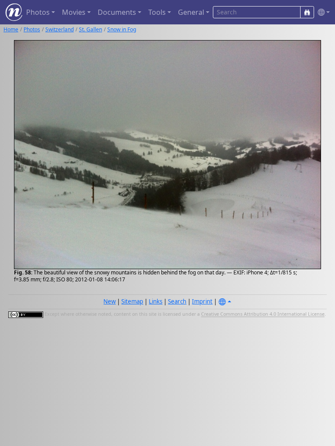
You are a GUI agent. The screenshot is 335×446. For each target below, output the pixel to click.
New (109, 301)
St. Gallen (90, 29)
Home (10, 29)
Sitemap (132, 301)
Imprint (202, 301)
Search (177, 301)
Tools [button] (157, 12)
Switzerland (59, 29)
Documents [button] (117, 12)
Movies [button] (73, 12)
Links (155, 301)
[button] (322, 12)
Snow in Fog (121, 29)
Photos (32, 29)
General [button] (191, 12)
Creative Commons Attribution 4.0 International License (263, 314)
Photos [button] (38, 12)
